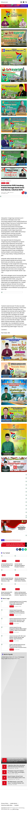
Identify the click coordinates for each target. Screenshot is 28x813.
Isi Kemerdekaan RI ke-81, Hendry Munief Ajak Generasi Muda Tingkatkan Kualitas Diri (7, 565)
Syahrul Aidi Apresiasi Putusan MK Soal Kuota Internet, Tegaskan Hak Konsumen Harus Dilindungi (21, 594)
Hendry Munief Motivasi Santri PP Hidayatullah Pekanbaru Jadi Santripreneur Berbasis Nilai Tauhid (7, 580)
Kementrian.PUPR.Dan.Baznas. (14, 540)
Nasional (3, 183)
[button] (21, 2)
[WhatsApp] (25, 549)
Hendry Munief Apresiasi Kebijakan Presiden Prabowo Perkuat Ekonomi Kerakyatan (20, 565)
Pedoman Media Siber (6, 805)
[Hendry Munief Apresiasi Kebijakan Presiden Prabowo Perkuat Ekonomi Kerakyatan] (21, 559)
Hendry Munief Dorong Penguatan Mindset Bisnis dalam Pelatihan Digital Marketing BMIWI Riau (21, 580)
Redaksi (17, 805)
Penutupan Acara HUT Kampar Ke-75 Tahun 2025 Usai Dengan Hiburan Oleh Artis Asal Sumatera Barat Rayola (16, 771)
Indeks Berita (13, 803)
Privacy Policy (4, 803)
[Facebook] (17, 549)
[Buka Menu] (23, 2)
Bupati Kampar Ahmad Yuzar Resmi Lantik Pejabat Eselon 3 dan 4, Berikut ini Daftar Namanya (16, 777)
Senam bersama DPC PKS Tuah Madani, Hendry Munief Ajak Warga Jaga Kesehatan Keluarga (6, 594)
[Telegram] (23, 549)
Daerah (3, 575)
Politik (7, 183)
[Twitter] (20, 549)
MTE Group (16, 809)
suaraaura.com (5, 808)
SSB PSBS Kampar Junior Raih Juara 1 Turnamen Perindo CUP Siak (16, 782)
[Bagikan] (25, 193)
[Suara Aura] (4, 2)
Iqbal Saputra (4, 192)
